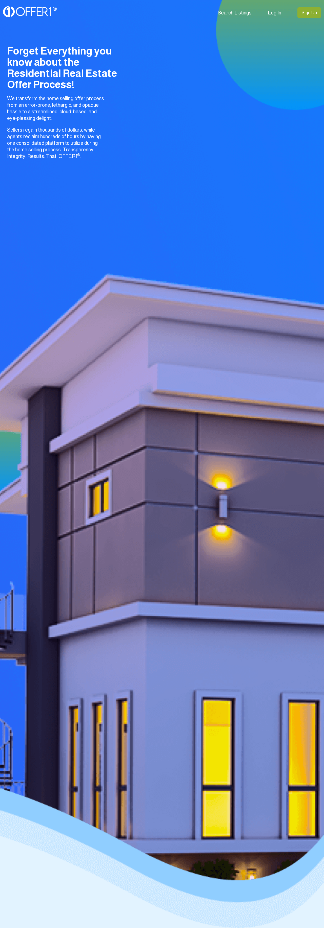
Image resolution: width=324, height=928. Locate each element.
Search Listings (235, 12)
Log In (274, 12)
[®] (30, 16)
